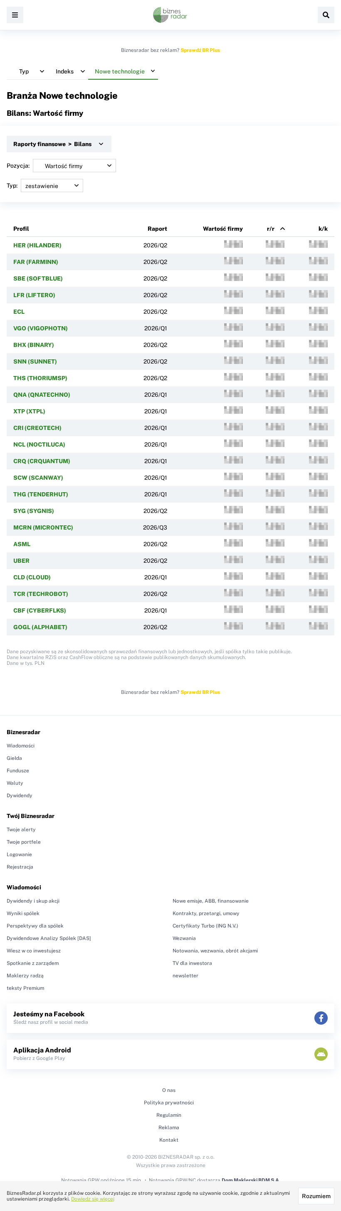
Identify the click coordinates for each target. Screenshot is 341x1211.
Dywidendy (19, 795)
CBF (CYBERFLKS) (39, 610)
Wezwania (184, 938)
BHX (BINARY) (33, 345)
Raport (157, 228)
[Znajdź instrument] (326, 15)
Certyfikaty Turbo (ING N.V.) (205, 926)
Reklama (168, 1127)
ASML (21, 544)
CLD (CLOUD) (32, 577)
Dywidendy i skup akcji (33, 901)
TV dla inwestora (192, 963)
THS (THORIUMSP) (40, 378)
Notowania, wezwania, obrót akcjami (215, 951)
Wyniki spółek (23, 913)
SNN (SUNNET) (35, 361)
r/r (270, 228)
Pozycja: (18, 165)
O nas (168, 1090)
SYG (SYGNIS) (33, 511)
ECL (19, 311)
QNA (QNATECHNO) (41, 394)
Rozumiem (316, 1196)
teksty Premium (25, 988)
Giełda (14, 758)
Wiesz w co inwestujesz (34, 951)
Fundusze (18, 771)
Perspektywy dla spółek (35, 926)
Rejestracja (20, 867)
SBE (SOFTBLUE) (38, 278)
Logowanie (19, 854)
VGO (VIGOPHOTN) (40, 328)
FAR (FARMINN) (35, 262)
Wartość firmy (223, 228)
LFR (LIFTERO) (34, 295)
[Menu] (15, 15)
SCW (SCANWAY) (38, 477)
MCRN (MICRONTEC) (43, 527)
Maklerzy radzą (25, 976)
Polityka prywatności (169, 1103)
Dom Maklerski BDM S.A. (251, 1180)
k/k (323, 228)
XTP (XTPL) (29, 411)
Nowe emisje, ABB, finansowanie (211, 901)
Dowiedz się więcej (92, 1199)
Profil (21, 228)
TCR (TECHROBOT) (40, 594)
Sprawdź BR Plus (200, 50)
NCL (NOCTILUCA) (39, 444)
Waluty (15, 783)
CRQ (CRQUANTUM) (41, 461)
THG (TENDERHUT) (40, 494)
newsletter (185, 976)
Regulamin (168, 1115)
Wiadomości (21, 746)
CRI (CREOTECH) (37, 428)
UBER (21, 560)
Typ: (12, 185)
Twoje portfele (24, 842)
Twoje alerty (21, 830)
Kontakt (168, 1140)
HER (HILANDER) (37, 245)
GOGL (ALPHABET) (40, 627)
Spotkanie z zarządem (33, 963)
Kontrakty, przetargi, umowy (206, 913)
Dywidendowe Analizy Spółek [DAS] (49, 938)
